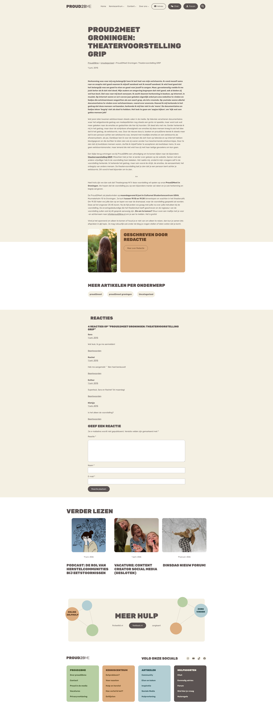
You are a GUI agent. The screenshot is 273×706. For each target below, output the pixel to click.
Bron (136, 176)
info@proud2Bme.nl (117, 214)
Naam (91, 465)
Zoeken (152, 13)
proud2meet (96, 294)
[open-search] (202, 6)
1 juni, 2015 (93, 338)
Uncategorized (146, 294)
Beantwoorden (94, 351)
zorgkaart (156, 625)
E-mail (91, 476)
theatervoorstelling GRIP (100, 157)
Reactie (92, 436)
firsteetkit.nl (117, 625)
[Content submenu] (135, 6)
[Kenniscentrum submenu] (123, 6)
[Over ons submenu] (148, 6)
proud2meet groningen (120, 294)
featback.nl (138, 625)
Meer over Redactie (135, 248)
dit (100, 224)
